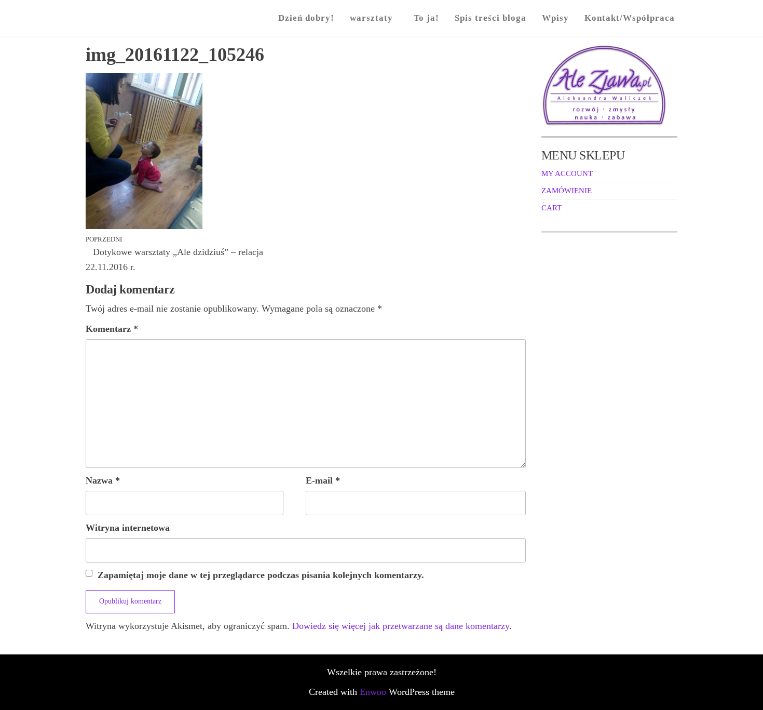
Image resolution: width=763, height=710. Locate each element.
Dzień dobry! (306, 18)
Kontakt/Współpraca (629, 18)
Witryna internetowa (128, 528)
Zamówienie (566, 190)
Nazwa (103, 480)
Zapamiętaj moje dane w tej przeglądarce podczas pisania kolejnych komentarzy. (261, 575)
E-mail (323, 480)
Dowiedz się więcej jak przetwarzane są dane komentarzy (400, 626)
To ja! (426, 18)
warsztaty (371, 18)
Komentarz (112, 329)
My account (567, 173)
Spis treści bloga (490, 18)
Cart (551, 208)
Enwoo (373, 692)
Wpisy (555, 18)
